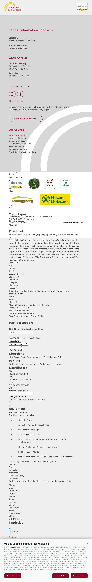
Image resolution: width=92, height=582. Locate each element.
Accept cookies (79, 576)
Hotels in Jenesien (17, 138)
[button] (87, 543)
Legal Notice (14, 216)
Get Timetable (16, 350)
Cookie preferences (19, 222)
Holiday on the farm (18, 149)
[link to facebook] (20, 94)
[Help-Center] (9, 526)
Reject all (60, 576)
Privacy (30, 219)
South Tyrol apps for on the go (23, 152)
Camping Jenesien (17, 141)
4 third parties (16, 547)
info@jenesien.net (18, 48)
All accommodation (18, 135)
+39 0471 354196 (19, 45)
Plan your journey (18, 396)
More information (13, 576)
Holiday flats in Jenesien (20, 143)
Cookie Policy (15, 219)
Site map (30, 216)
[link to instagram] (12, 94)
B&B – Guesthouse (18, 146)
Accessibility (46, 216)
